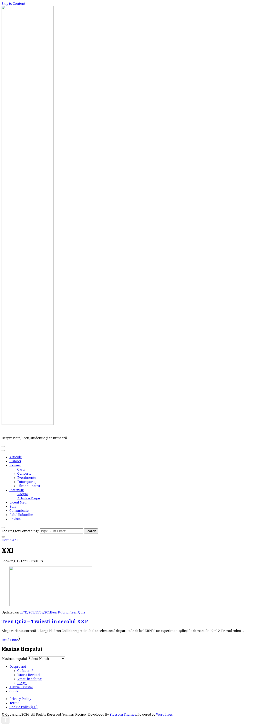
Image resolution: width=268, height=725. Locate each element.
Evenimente (26, 478)
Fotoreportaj (26, 482)
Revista (15, 519)
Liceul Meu (17, 502)
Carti (21, 469)
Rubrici (15, 461)
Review (15, 465)
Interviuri (16, 490)
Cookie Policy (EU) (23, 707)
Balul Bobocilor (21, 515)
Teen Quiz (77, 612)
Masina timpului (14, 659)
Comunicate (19, 511)
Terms (14, 703)
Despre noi (17, 667)
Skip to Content (13, 4)
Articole (15, 457)
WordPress (164, 714)
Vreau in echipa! (29, 679)
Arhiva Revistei (21, 687)
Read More (10, 640)
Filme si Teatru (28, 486)
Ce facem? (25, 671)
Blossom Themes (122, 714)
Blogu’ (22, 683)
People (22, 494)
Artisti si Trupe (28, 498)
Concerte (24, 473)
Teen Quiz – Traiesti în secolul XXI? (45, 622)
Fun (12, 506)
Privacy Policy (20, 699)
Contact (15, 691)
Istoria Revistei (28, 675)
